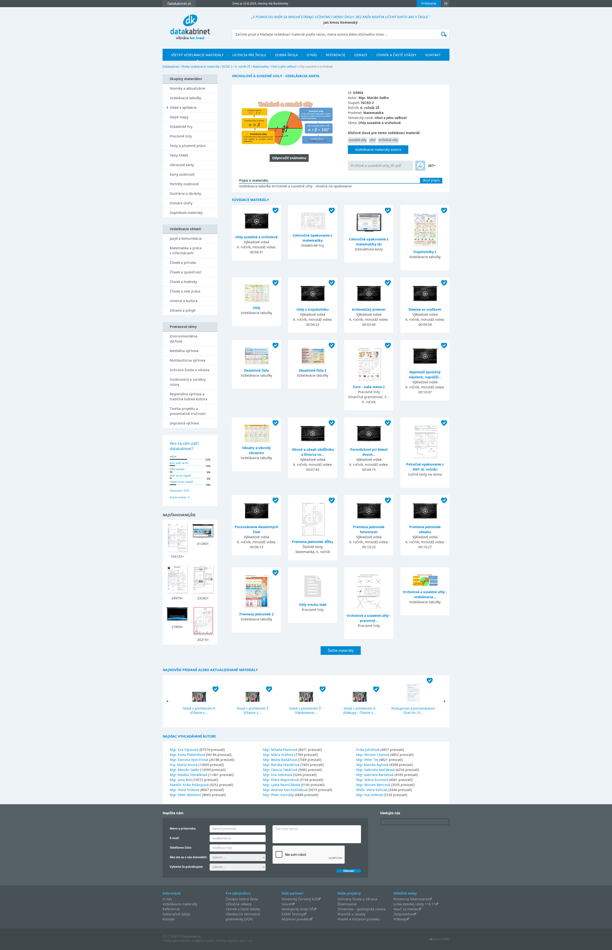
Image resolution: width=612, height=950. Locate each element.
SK (446, 3)
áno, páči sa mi (179, 463)
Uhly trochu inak (313, 604)
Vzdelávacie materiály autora (378, 149)
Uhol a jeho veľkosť (283, 67)
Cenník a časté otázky (396, 55)
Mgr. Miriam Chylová (372, 754)
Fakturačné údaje (176, 914)
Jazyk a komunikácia (186, 238)
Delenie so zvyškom (425, 309)
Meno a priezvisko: (183, 828)
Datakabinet (171, 67)
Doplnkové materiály (186, 212)
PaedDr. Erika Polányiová (189, 784)
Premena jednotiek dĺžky (312, 541)
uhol (372, 140)
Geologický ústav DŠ (298, 909)
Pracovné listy (181, 136)
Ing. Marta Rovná (183, 764)
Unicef (287, 904)
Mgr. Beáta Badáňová (280, 759)
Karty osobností (182, 174)
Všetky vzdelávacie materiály (197, 55)
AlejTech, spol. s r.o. (239, 941)
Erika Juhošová (367, 749)
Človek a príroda (183, 262)
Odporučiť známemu (289, 158)
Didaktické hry (181, 126)
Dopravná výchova (184, 423)
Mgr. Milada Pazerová (280, 749)
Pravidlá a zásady (351, 914)
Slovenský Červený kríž (300, 899)
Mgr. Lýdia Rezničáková (281, 784)
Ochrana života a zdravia (189, 370)
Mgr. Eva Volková (369, 795)
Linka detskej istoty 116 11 (414, 904)
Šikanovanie (347, 904)
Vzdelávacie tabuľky (185, 98)
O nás (312, 55)
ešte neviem (177, 469)
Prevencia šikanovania (411, 899)
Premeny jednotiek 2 (256, 614)
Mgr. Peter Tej (367, 759)
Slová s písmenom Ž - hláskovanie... (306, 710)
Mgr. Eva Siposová (184, 749)
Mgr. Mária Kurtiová (372, 779)
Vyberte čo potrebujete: (186, 867)
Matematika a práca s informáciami (186, 250)
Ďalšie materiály (341, 650)
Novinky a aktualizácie (187, 88)
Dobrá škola (286, 55)
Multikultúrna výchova (187, 360)
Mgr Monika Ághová (372, 764)
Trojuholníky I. (425, 252)
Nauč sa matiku (405, 909)
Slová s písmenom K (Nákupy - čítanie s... (359, 710)
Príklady (399, 919)
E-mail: (175, 838)
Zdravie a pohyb (183, 310)
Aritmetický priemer (369, 309)
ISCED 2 (227, 67)
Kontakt (433, 55)
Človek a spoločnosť (185, 272)
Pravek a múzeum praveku (359, 919)
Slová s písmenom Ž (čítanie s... (252, 710)
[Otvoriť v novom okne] (439, 940)
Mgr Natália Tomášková (188, 774)
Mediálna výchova (184, 350)
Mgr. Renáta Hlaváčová (281, 764)
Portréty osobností (184, 184)
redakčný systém (203, 941)
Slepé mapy (179, 117)
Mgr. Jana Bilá (181, 779)
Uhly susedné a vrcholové (256, 237)
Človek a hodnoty (183, 281)
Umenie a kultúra (183, 301)
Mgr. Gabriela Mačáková (375, 769)
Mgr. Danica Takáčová (280, 769)
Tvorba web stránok (176, 941)
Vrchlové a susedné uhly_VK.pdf (375, 165)
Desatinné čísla (256, 370)
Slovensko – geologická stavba (362, 909)
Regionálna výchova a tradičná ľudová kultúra (188, 396)
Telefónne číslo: (181, 848)
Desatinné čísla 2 (312, 370)
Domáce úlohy (181, 203)
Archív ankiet (178, 497)
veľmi (173, 456)
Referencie (335, 55)
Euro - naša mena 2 (369, 387)
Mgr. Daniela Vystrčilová (189, 759)
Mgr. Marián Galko (184, 769)
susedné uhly (357, 140)
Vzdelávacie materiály (180, 904)
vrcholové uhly (388, 140)
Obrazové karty (182, 165)
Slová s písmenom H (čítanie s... (199, 710)
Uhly (256, 307)
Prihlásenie (428, 3)
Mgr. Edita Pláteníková (187, 754)
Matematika (261, 67)
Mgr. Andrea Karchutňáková (285, 789)
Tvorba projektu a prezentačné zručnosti (188, 411)
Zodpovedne (403, 914)
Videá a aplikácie (183, 107)
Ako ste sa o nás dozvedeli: (188, 857)
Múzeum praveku (296, 919)
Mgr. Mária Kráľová (278, 754)
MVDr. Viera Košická (372, 789)
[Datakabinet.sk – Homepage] (190, 24)
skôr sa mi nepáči (180, 475)
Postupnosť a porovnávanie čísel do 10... (413, 710)
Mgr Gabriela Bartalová (374, 774)
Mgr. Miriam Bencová (373, 784)
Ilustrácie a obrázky (185, 193)
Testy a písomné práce (188, 145)
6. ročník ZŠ (242, 67)
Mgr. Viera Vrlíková (184, 789)
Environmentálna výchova (183, 338)
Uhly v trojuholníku (312, 309)
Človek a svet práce (185, 291)
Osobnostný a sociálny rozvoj (188, 382)
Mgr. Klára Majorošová (281, 779)
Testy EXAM (179, 155)
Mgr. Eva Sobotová (277, 774)
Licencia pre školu (249, 55)
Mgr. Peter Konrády (278, 795)
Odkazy (360, 55)
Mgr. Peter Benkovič (185, 795)
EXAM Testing (292, 914)
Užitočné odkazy (238, 904)
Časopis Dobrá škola (242, 899)
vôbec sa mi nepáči (181, 481)
